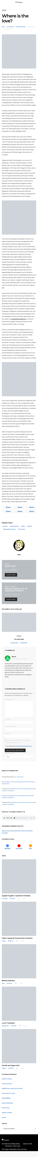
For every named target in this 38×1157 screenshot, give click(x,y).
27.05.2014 (10, 26)
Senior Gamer (7, 1112)
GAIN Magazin (7, 1083)
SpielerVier (5, 1026)
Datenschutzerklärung (23, 746)
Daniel (4, 1068)
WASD (4, 1117)
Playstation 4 (15, 526)
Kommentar (9, 699)
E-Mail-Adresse (10, 726)
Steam (30, 526)
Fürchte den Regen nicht (10, 1065)
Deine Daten (27, 1144)
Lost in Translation (8, 1023)
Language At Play (8, 1093)
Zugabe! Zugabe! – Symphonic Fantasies (16, 896)
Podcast (13, 586)
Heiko (4, 941)
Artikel (4, 10)
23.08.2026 (23, 643)
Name (7, 720)
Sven (3, 26)
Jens (3, 983)
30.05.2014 (16, 594)
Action (5, 526)
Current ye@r (9, 753)
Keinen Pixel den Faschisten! (12, 1088)
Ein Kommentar (20, 26)
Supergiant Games (10, 529)
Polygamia (6, 1108)
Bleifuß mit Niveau (8, 980)
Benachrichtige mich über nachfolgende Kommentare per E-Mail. (18, 741)
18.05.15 (10, 941)
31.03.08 (10, 1068)
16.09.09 (12, 898)
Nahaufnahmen (7, 1103)
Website (7, 733)
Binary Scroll (7, 1079)
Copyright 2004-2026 (12, 1146)
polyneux (8, 594)
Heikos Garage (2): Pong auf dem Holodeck (17, 938)
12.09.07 (13, 1026)
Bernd (14, 656)
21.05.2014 (13, 570)
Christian (4, 795)
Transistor (22, 529)
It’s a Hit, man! (19, 639)
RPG (23, 526)
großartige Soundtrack (18, 319)
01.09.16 (9, 983)
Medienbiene (6, 1098)
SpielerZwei (14, 643)
